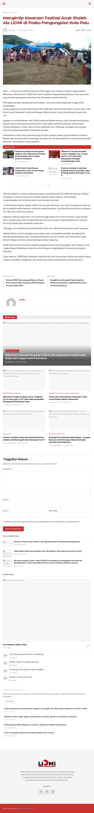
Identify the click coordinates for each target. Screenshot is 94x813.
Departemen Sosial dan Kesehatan (64, 393)
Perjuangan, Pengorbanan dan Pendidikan (26, 669)
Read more (10, 701)
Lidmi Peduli (13, 12)
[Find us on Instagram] (53, 792)
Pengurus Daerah (56, 434)
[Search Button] (90, 3)
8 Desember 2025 (67, 164)
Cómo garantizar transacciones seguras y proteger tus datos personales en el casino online (45, 709)
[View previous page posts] (45, 185)
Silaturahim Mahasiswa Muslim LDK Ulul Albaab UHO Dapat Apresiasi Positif (48, 551)
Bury (6, 690)
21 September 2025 (22, 176)
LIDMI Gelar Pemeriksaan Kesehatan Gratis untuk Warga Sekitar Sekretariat (29, 170)
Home (5, 12)
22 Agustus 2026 (10, 719)
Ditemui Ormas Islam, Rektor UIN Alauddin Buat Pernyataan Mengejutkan (47, 542)
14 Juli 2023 (19, 566)
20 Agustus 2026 (10, 735)
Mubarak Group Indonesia (26, 808)
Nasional (7, 434)
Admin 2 (10, 362)
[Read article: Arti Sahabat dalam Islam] (47, 610)
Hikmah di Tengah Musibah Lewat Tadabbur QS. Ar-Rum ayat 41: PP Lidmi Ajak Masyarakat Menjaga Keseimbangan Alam (74, 156)
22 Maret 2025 (69, 445)
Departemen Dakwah (12, 393)
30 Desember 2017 (21, 544)
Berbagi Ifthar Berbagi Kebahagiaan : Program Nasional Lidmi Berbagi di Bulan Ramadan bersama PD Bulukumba (69, 439)
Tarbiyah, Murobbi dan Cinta (20, 677)
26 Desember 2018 (26, 30)
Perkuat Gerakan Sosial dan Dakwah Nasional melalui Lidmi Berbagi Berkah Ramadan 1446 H (75, 171)
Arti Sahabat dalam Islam (15, 644)
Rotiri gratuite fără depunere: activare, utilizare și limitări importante (35, 725)
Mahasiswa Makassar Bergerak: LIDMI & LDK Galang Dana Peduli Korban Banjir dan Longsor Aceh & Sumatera (30, 155)
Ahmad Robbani (10, 443)
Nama (6, 499)
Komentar (8, 469)
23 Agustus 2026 (16, 690)
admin (12, 30)
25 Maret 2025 (67, 178)
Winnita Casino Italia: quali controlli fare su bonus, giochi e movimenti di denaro (40, 717)
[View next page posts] (49, 185)
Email (6, 511)
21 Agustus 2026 (10, 728)
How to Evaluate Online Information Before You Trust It (29, 733)
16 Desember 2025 (22, 161)
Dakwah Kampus (12, 351)
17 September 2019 (21, 554)
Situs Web (53, 511)
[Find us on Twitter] (47, 792)
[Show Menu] (4, 3)
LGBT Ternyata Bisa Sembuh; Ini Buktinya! (26, 654)
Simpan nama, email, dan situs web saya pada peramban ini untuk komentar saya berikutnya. (42, 522)
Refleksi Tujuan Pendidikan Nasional (23, 662)
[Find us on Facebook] (41, 792)
